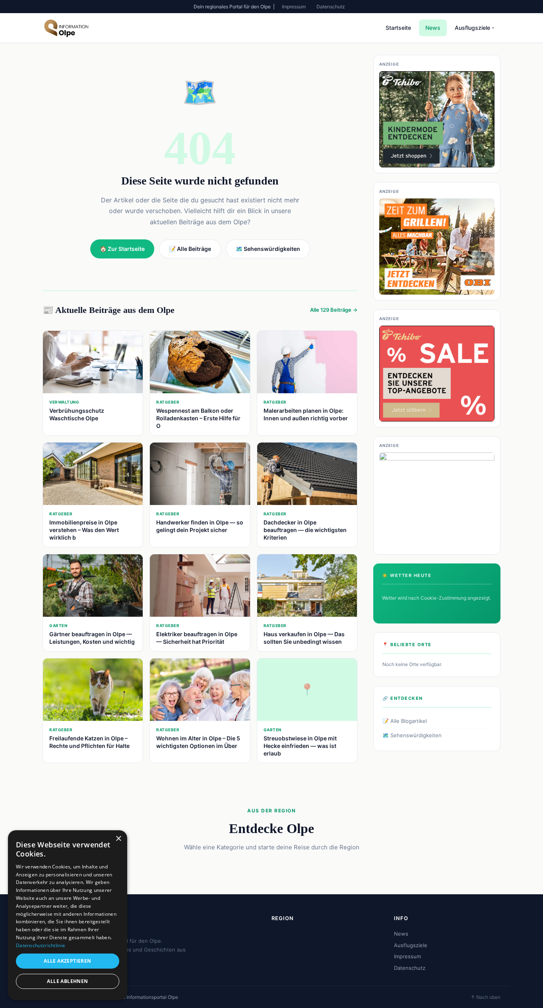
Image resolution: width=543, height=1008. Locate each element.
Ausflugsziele (474, 27)
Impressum (294, 7)
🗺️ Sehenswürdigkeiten (412, 735)
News (432, 27)
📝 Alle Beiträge (190, 248)
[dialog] (67, 915)
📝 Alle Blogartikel (404, 721)
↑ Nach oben (485, 997)
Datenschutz (330, 7)
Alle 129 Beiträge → (333, 310)
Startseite (398, 27)
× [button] (118, 839)
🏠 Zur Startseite (122, 248)
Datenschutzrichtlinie (40, 945)
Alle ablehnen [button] (67, 981)
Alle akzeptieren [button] (67, 961)
